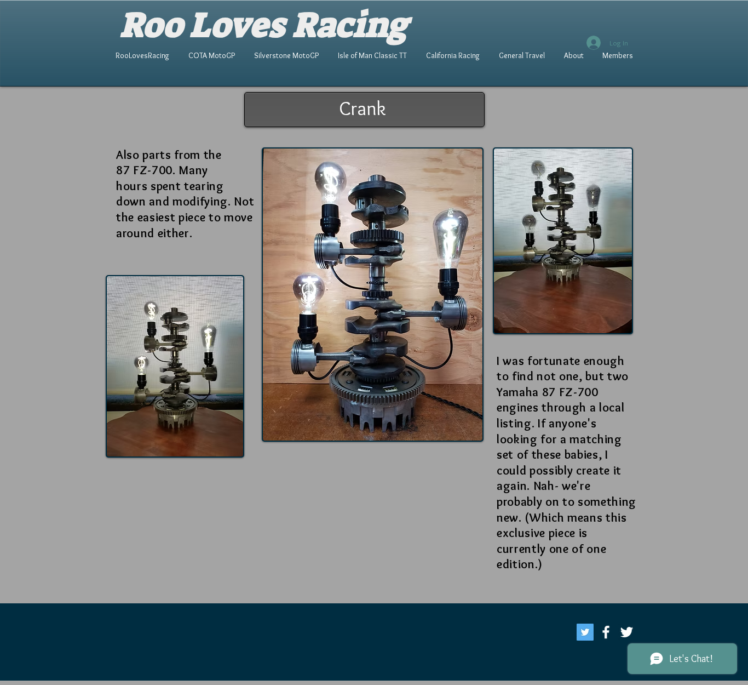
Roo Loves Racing (263, 25)
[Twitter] (585, 632)
